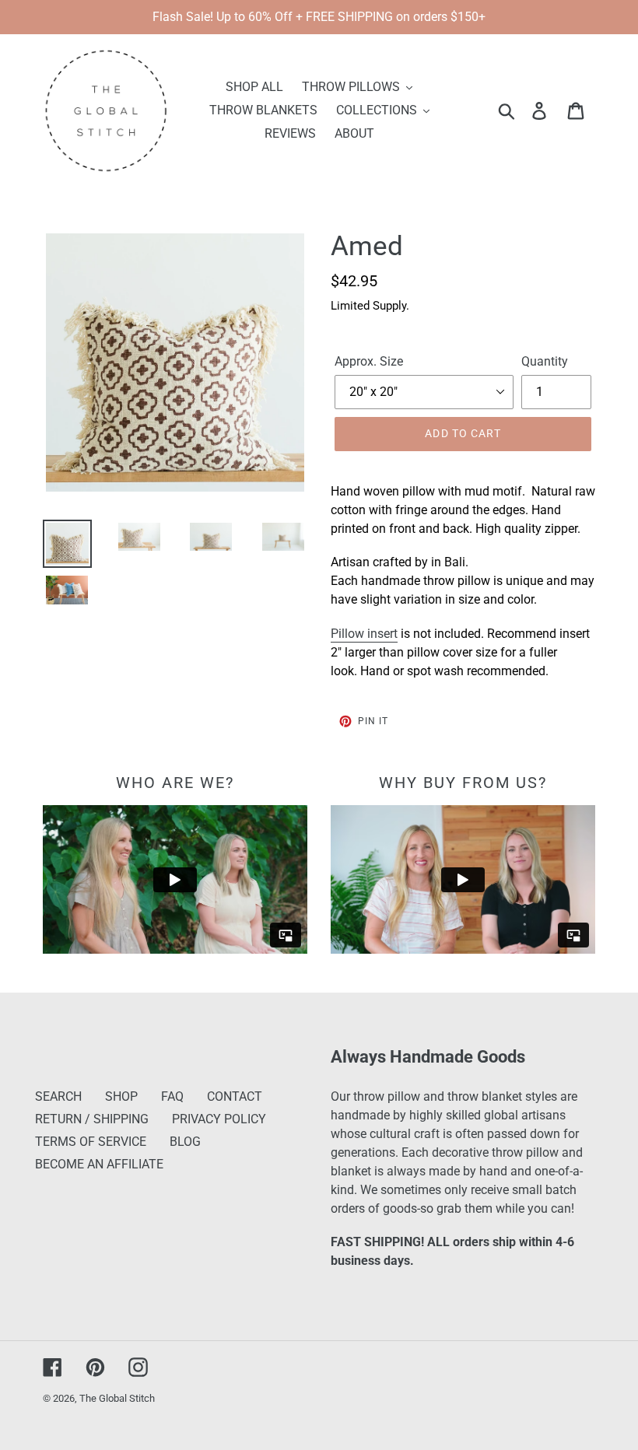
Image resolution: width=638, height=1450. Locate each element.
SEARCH (58, 1096)
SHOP (121, 1096)
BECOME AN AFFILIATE (99, 1164)
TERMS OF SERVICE (90, 1141)
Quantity (544, 361)
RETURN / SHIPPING (92, 1119)
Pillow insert (364, 633)
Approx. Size (369, 361)
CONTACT (234, 1096)
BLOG (185, 1141)
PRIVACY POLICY (219, 1119)
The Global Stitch (117, 1398)
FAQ (172, 1096)
